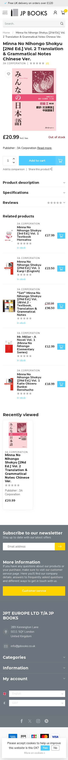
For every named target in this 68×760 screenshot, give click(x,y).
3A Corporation (14, 63)
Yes (45, 748)
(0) (47, 63)
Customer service (34, 591)
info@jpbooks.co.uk (23, 646)
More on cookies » (34, 753)
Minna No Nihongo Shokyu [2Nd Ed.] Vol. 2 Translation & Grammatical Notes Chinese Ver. (17, 468)
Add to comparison (14, 169)
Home (6, 32)
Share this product (39, 169)
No (55, 748)
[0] (63, 12)
